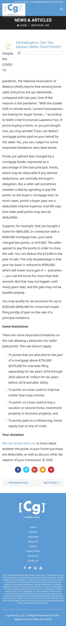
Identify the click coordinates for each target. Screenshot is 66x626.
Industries (33, 536)
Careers (33, 546)
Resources (33, 555)
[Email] (43, 470)
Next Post (50, 482)
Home (23, 25)
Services (33, 531)
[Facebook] (18, 470)
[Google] (34, 470)
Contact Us (33, 560)
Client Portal (22, 2)
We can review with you (19, 443)
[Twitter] (26, 470)
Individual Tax (40, 25)
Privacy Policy (33, 551)
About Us (33, 541)
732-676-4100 (57, 2)
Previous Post (18, 482)
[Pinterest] (51, 470)
